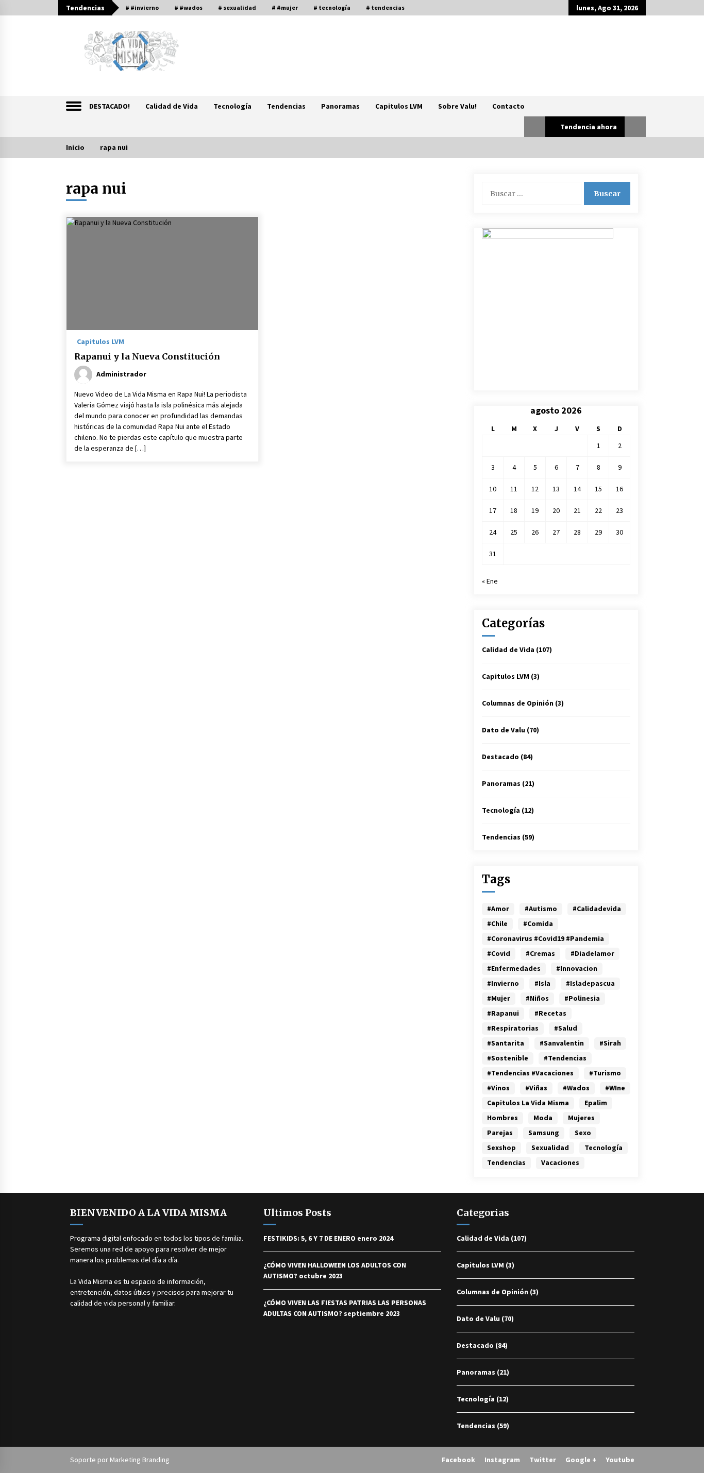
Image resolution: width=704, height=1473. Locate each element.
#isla (542, 983)
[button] (534, 126)
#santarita (505, 1043)
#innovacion (576, 968)
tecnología (603, 1147)
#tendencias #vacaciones (530, 1072)
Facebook (458, 1459)
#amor (498, 908)
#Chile (497, 923)
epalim (595, 1102)
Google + (580, 1459)
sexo (583, 1132)
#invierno (503, 983)
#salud (565, 1028)
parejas (500, 1132)
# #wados (188, 7)
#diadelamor (592, 953)
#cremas (540, 953)
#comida (538, 923)
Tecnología (232, 106)
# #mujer (285, 7)
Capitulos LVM (399, 106)
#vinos (498, 1087)
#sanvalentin (562, 1043)
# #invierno (142, 7)
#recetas (550, 1013)
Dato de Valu (503, 729)
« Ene (490, 581)
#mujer (498, 998)
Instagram (502, 1459)
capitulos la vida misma (528, 1102)
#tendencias (565, 1058)
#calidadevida (597, 908)
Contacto (508, 106)
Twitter (542, 1459)
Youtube (620, 1459)
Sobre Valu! (457, 106)
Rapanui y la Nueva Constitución (147, 356)
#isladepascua (590, 983)
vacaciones (560, 1162)
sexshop (501, 1147)
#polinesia (582, 998)
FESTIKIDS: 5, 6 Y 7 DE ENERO (309, 1238)
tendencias (506, 1162)
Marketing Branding (140, 1459)
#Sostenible (507, 1058)
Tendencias (286, 106)
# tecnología (331, 7)
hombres (502, 1117)
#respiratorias (513, 1028)
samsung (543, 1132)
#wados (576, 1087)
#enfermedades (514, 968)
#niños (537, 998)
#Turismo (605, 1072)
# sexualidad (237, 7)
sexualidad (550, 1147)
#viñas (536, 1087)
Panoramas (340, 106)
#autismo (541, 908)
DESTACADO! (109, 106)
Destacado (500, 756)
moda (542, 1117)
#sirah (610, 1043)
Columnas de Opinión (518, 703)
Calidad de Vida (171, 106)
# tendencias (385, 7)
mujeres (581, 1117)
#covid (498, 953)
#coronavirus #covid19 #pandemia (545, 938)
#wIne (615, 1087)
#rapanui (503, 1013)
